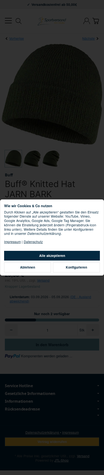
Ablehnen (27, 267)
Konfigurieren (76, 267)
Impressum (12, 241)
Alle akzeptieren (52, 255)
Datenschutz (33, 241)
